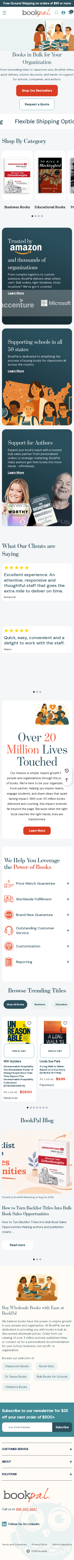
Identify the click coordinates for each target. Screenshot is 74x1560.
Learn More (37, 831)
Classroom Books (17, 1366)
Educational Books (50, 207)
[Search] (56, 12)
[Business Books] (17, 175)
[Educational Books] (50, 175)
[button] (32, 216)
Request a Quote (37, 104)
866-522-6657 (26, 1509)
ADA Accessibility (62, 1544)
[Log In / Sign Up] (63, 12)
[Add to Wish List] (29, 1023)
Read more (17, 1245)
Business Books (17, 207)
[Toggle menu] (4, 12)
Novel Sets (46, 1366)
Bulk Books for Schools (52, 1377)
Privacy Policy (39, 1544)
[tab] (15, 1004)
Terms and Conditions (14, 1544)
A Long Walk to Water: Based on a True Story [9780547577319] (52, 1069)
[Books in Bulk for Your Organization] (37, 35)
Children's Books (16, 1387)
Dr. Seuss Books (16, 1377)
